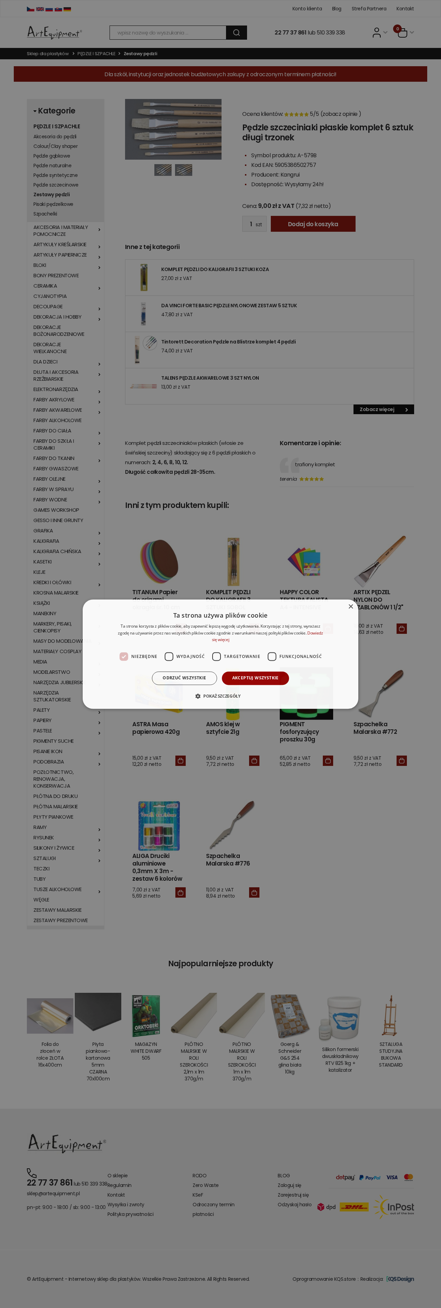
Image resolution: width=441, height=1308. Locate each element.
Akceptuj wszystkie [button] (255, 678)
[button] (220, 696)
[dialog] (220, 654)
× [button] (350, 606)
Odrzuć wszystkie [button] (184, 678)
